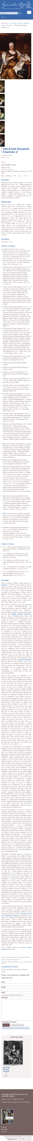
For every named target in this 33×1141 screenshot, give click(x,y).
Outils (19, 23)
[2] (16, 851)
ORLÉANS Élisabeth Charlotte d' (6, 1070)
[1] (31, 801)
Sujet (3, 992)
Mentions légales (26, 1102)
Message (5, 997)
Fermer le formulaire (17, 1025)
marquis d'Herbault (25, 660)
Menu (3, 17)
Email (3, 987)
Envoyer (6, 1025)
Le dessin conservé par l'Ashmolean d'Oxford (16, 914)
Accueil (13, 23)
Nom (3, 982)
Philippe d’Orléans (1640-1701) (21, 614)
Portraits (9, 25)
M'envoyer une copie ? (9, 1022)
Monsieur (4, 585)
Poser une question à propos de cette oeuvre (15, 1028)
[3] (8, 873)
